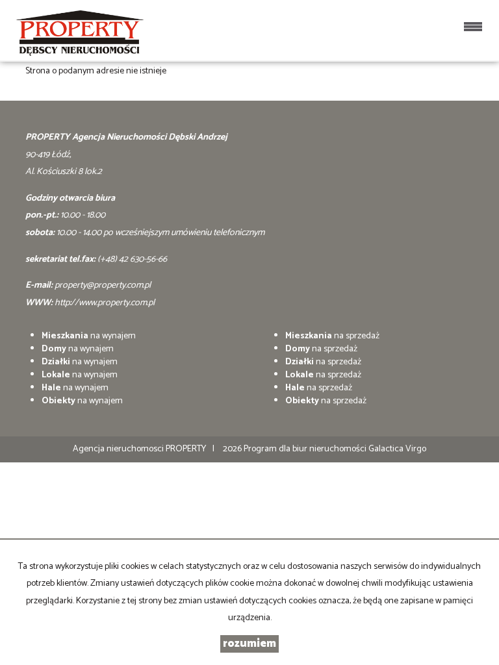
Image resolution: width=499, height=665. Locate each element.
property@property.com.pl (103, 285)
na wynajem (89, 336)
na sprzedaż (332, 336)
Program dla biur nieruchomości (306, 449)
